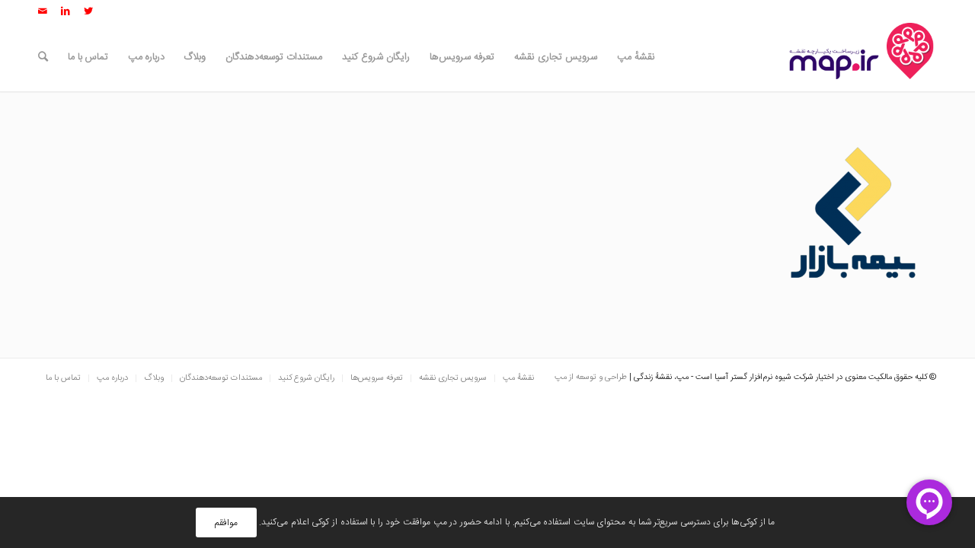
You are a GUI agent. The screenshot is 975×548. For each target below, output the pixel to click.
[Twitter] (88, 11)
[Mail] (42, 11)
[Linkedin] (65, 11)
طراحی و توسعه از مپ (591, 377)
